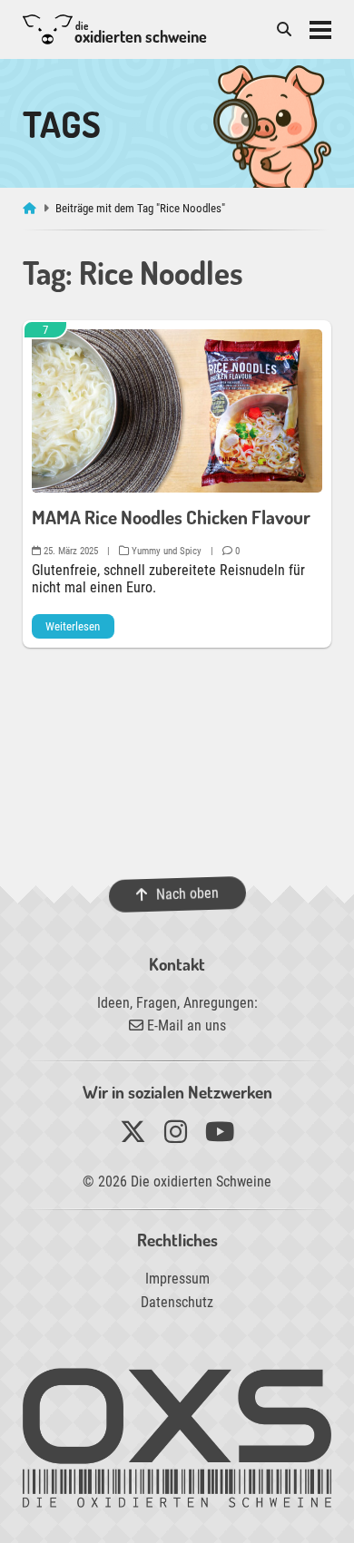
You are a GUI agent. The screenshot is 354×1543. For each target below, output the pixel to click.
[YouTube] (219, 1136)
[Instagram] (175, 1136)
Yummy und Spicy (165, 551)
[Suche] (284, 29)
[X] (133, 1136)
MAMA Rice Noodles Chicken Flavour (171, 517)
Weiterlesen (72, 626)
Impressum (177, 1278)
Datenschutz (177, 1302)
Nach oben (186, 893)
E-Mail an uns (184, 1025)
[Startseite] (31, 208)
